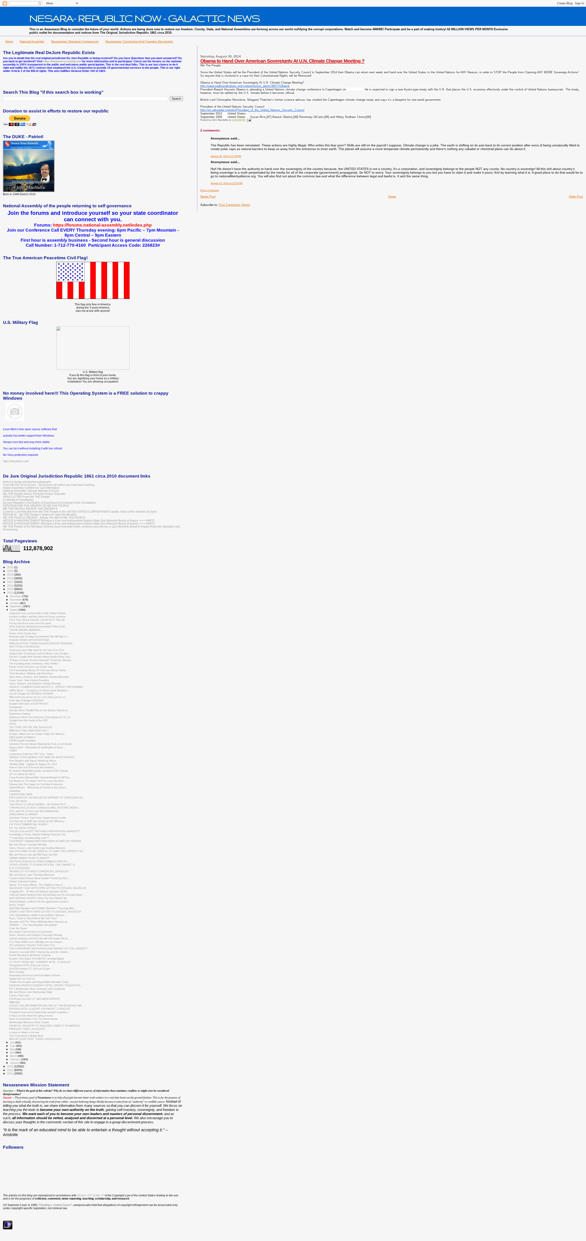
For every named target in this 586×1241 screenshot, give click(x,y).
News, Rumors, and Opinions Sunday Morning (35, 683)
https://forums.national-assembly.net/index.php (102, 225)
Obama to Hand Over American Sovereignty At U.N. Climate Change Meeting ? (282, 60)
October (15, 603)
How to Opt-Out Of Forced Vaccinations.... (32, 767)
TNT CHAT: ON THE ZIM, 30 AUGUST (30, 727)
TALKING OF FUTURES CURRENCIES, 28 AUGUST (39, 871)
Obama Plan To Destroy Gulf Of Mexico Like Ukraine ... (40, 653)
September (16, 606)
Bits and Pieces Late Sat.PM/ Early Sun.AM (33, 854)
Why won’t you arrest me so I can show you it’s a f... (38, 697)
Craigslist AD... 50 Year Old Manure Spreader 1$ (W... (38, 891)
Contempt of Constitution (18, 499)
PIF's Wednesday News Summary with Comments (37, 988)
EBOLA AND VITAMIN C (22, 737)
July (12, 1042)
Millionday (14, 1002)
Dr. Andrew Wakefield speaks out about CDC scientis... (39, 770)
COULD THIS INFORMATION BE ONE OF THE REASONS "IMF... (46, 1005)
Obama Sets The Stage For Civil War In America (36, 784)
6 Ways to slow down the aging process (31, 1015)
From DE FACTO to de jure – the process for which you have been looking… (50, 484)
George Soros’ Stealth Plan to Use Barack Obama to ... (39, 710)
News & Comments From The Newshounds (33, 1018)
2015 (10, 589)
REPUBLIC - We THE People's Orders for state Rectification (40, 514)
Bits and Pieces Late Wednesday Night (30, 992)
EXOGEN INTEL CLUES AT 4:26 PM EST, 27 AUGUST (39, 1008)
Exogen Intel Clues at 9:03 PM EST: (29, 703)
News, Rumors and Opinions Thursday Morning (35, 935)
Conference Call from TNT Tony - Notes (31, 754)
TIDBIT (13, 750)
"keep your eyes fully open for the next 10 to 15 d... (37, 650)
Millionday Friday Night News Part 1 (29, 730)
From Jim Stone (18, 801)
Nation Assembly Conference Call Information (31, 487)
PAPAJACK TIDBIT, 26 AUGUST (27, 1029)
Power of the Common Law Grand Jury (31, 666)
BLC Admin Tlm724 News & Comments (30, 931)
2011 (10, 1073)
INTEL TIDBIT (17, 905)
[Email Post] (248, 120)
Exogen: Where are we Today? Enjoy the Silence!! (37, 734)
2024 (10, 567)
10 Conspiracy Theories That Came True (32, 945)
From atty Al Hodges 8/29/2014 (26, 700)
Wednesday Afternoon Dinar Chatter (29, 1022)
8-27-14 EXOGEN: (19, 868)
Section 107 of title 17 (90, 1195)
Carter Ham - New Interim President (29, 680)
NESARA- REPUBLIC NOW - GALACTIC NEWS (144, 18)
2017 (10, 581)
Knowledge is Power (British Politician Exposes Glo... (38, 834)
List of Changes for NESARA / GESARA (31, 693)
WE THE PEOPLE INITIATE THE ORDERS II (30, 508)
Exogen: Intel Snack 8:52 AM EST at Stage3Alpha (36, 958)
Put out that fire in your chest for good (30, 623)
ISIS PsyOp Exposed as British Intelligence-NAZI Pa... (39, 861)
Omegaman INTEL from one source (29, 965)
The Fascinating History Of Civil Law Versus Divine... (38, 670)
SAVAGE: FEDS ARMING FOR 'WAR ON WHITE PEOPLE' (42, 757)
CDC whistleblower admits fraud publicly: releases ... (38, 915)
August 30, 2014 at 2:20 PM (226, 156)
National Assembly (32, 41)
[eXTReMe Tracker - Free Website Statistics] (7, 1228)
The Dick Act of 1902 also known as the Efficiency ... (38, 821)
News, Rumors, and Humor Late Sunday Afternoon (37, 848)
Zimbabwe (15, 791)
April (12, 1052)
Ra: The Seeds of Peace (22, 827)
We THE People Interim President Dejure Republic (34, 493)
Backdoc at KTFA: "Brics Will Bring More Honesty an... (39, 921)
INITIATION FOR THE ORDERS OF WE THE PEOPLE (36, 505)
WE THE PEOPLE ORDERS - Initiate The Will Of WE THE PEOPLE (44, 517)
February (15, 1059)
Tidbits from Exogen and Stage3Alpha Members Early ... (40, 982)
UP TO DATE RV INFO (22, 774)
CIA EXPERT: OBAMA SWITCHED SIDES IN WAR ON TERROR (45, 841)
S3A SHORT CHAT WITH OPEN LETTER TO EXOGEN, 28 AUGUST (48, 888)
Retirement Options (20, 713)
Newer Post (208, 196)
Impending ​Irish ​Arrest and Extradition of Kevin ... (36, 975)
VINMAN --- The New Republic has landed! (33, 925)
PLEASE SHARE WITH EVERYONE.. (30, 640)
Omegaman (15, 707)
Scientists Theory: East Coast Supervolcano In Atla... (38, 817)
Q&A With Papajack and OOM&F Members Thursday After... (42, 908)
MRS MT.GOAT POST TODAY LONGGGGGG (35, 1039)
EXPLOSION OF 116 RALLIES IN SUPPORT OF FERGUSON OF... (47, 797)
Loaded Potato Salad (20, 794)
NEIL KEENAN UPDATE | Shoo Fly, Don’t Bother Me (38, 898)
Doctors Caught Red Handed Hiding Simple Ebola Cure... (40, 656)
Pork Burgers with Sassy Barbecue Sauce (32, 760)
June (13, 1045)
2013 (10, 1066)
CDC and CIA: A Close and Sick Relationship (33, 811)
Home (9, 41)
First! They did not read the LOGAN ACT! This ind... (37, 619)
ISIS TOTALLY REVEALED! (24, 646)
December (16, 596)
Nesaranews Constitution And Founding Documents (139, 41)
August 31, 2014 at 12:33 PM (226, 183)
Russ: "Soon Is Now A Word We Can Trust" (33, 918)
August (14, 609)
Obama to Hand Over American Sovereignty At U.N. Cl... (40, 717)
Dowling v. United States (55, 1205)
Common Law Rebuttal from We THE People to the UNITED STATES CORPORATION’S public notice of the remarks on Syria (80, 511)
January (15, 1062)
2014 (10, 592)
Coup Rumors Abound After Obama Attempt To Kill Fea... (40, 777)
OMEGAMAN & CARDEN (23, 814)
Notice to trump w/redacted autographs (27, 481)
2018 (10, 578)
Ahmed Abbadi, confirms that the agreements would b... (39, 901)
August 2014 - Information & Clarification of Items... (37, 747)
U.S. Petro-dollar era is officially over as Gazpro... (36, 941)
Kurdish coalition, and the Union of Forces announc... (38, 616)
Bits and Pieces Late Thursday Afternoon (31, 874)
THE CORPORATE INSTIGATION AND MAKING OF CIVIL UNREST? (48, 948)
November (16, 599)
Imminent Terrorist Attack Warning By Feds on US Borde (40, 744)
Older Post (576, 196)
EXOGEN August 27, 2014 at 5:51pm (29, 968)
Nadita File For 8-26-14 (22, 978)
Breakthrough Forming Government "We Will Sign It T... (39, 636)
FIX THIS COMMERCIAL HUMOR (28, 824)
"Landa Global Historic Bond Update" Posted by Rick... (39, 878)
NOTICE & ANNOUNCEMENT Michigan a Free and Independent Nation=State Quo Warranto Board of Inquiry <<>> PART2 (79, 523)
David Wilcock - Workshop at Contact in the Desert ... (38, 787)
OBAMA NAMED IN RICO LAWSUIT (29, 858)
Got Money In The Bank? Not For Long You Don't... (37, 780)
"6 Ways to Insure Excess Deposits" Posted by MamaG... (41, 660)
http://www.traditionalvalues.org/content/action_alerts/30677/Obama (245, 86)
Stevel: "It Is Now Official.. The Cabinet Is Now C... (37, 884)
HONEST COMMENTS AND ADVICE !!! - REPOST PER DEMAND (46, 687)
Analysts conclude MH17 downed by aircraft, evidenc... (39, 952)
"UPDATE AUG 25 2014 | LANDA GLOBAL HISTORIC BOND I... (45, 807)
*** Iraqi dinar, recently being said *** (29, 837)
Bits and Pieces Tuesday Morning (27, 844)
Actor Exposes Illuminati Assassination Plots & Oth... (38, 626)
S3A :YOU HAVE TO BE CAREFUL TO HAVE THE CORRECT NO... (47, 851)
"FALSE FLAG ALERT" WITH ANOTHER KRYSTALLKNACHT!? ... (45, 831)
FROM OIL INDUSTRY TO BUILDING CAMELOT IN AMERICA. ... (46, 1025)
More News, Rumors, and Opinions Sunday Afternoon (39, 676)
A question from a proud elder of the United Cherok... (38, 613)
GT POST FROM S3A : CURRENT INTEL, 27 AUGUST (40, 962)
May (12, 1049)
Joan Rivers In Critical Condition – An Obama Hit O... (38, 804)
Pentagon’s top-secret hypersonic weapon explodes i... (39, 1012)
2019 (10, 574)
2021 (10, 570)
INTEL (12, 723)
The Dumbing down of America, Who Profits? (34, 663)
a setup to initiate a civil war (24, 1032)
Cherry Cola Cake (19, 995)
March (14, 1056)
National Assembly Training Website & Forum (31, 490)
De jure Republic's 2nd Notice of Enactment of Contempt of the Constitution (49, 502)
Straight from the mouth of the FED (28, 720)
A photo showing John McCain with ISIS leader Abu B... (39, 938)
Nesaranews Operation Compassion (74, 41)
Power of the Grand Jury (23, 633)
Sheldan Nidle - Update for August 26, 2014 (33, 764)
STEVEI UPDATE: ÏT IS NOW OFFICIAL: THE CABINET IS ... (43, 864)
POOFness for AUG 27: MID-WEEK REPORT (34, 999)
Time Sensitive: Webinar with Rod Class (31, 673)
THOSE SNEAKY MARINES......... (27, 630)
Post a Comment (209, 190)
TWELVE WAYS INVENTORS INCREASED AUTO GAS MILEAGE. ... (47, 895)
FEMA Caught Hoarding (22, 740)
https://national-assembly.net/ (62, 61)
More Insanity (16, 971)
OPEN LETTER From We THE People (26, 496)
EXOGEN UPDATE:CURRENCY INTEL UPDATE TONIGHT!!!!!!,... (46, 985)
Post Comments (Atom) (234, 205)
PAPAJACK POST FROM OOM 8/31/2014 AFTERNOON (40, 643)
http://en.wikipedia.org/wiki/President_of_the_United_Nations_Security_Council (252, 110)
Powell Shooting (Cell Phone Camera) (30, 955)
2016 (10, 585)
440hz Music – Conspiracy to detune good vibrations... (39, 690)
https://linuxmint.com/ (16, 461)
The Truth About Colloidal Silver (26, 1035)
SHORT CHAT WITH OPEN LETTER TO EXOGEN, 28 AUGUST (45, 911)
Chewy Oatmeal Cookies (23, 881)
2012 (10, 1070)
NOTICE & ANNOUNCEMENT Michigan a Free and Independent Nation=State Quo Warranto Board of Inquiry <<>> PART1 (79, 520)
